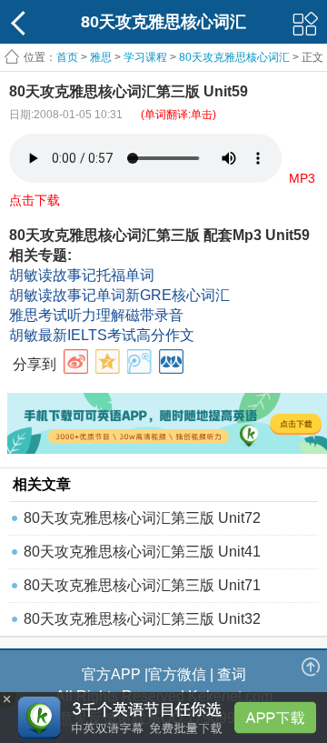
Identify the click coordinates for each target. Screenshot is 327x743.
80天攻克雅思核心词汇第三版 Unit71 (142, 585)
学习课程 (145, 57)
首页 (67, 57)
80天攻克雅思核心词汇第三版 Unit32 (142, 619)
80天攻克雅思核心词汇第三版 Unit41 (142, 551)
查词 (231, 674)
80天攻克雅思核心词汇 (234, 57)
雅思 (101, 57)
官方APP (111, 674)
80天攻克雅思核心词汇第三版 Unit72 (142, 518)
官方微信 (177, 674)
